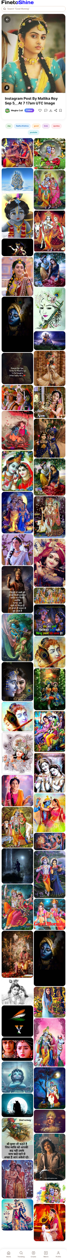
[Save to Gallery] (29, 147)
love (46, 126)
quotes (56, 126)
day (9, 126)
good (36, 126)
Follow (29, 110)
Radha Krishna (22, 126)
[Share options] (29, 141)
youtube (33, 132)
